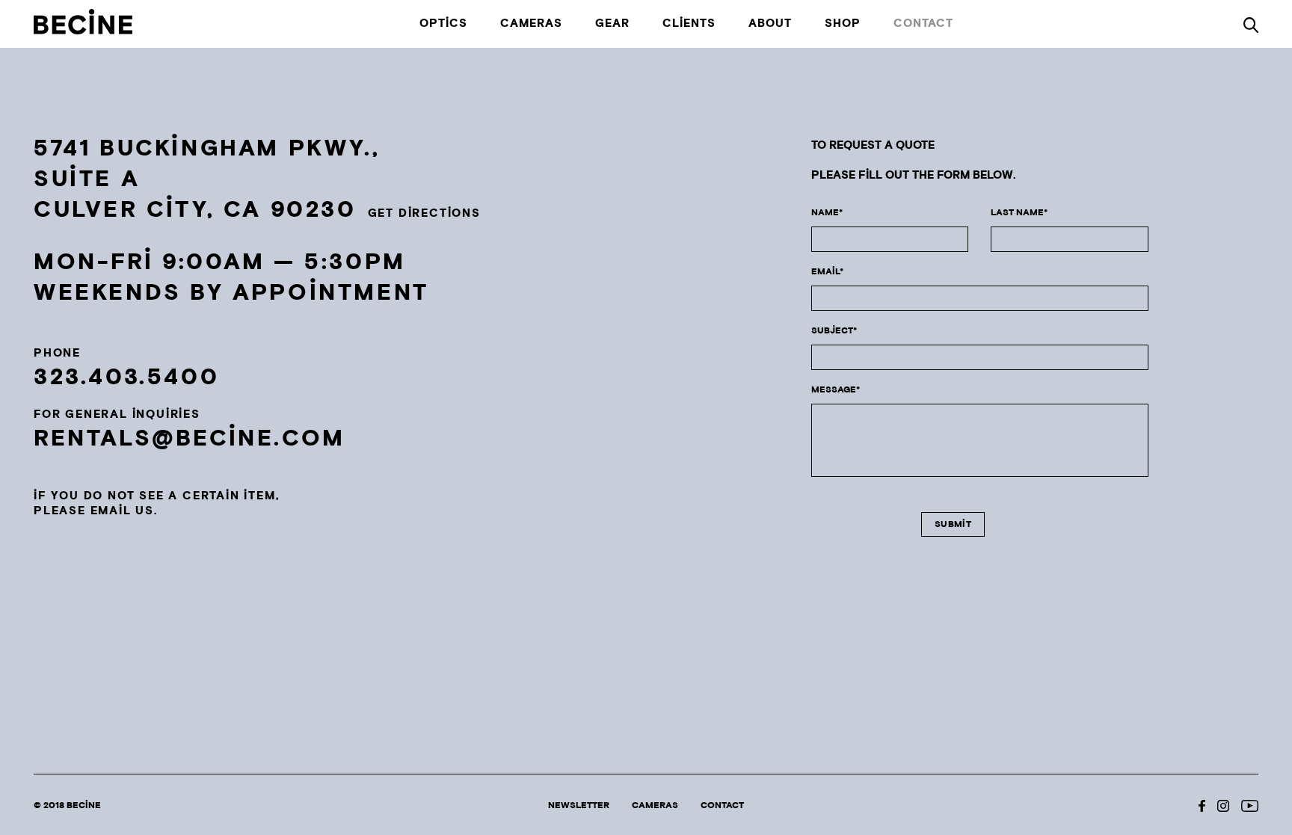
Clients (689, 24)
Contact (923, 24)
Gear (612, 24)
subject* (834, 330)
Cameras (531, 24)
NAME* (827, 212)
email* (827, 271)
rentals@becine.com (189, 439)
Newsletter (578, 805)
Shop (843, 24)
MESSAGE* (835, 389)
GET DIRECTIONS (424, 213)
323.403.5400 (126, 377)
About (770, 24)
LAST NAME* (1019, 212)
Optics (443, 24)
